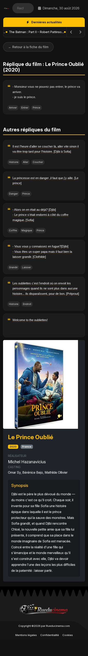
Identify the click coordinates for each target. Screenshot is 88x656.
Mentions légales (26, 635)
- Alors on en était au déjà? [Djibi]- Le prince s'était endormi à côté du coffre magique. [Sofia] (40, 215)
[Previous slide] (71, 32)
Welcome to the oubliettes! (30, 320)
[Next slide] (80, 32)
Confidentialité (49, 635)
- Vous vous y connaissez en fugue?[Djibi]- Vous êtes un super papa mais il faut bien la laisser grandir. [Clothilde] (42, 251)
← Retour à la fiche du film (28, 47)
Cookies (67, 635)
